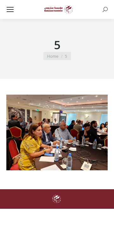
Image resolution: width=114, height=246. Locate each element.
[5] (57, 132)
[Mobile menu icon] (10, 9)
